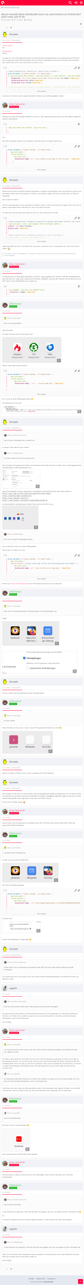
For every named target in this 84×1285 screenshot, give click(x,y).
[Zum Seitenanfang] (80, 1281)
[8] (4, 87)
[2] (4, 73)
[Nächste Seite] (11, 27)
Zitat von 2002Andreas (15, 453)
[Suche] (70, 3)
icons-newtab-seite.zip (19, 584)
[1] (4, 71)
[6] (4, 83)
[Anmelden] (76, 2)
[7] (4, 85)
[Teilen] (81, 24)
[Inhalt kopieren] (78, 67)
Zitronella (7, 20)
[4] (4, 78)
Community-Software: (42, 1282)
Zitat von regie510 (13, 1074)
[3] (4, 76)
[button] (75, 67)
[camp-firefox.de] (3, 3)
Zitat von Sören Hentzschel (16, 435)
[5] (4, 80)
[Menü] (81, 3)
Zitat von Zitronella (13, 318)
